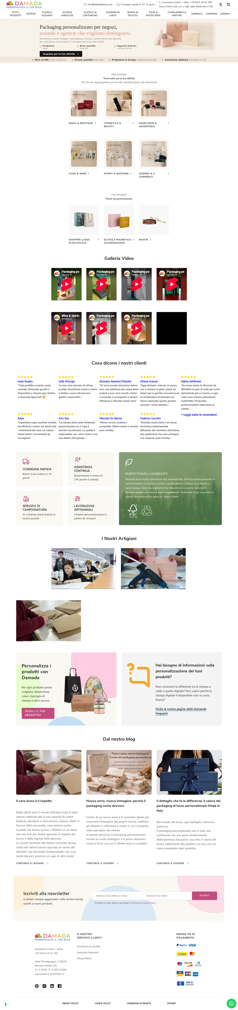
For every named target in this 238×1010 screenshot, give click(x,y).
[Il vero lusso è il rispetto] (48, 772)
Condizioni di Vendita (139, 1004)
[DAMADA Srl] (24, 4)
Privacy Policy (84, 959)
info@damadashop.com (100, 4)
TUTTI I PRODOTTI (15, 14)
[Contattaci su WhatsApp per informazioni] (231, 1003)
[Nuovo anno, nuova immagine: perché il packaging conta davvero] (119, 772)
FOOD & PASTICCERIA (153, 14)
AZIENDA (225, 13)
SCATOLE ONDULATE (67, 14)
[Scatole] (84, 103)
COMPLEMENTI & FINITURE (177, 14)
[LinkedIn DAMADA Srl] (52, 986)
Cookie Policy (103, 1004)
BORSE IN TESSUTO (132, 14)
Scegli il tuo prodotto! (35, 713)
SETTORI (31, 13)
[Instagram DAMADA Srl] (44, 986)
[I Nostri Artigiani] (83, 588)
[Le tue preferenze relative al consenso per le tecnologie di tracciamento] (6, 1004)
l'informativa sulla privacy (143, 903)
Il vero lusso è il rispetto (34, 801)
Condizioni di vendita (88, 947)
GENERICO (197, 13)
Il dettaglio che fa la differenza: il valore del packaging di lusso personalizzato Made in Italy (189, 806)
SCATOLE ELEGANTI (47, 14)
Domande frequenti (87, 953)
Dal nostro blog (119, 739)
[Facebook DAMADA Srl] (60, 986)
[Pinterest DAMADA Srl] (37, 986)
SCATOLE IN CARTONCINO (90, 14)
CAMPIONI (211, 13)
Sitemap (171, 1004)
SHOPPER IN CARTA (113, 14)
